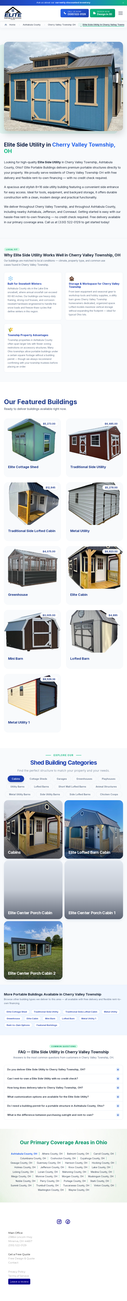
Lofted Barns (41, 786)
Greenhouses (84, 778)
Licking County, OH (23, 1171)
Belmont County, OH (78, 1153)
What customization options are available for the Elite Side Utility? (63, 1096)
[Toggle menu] (120, 13)
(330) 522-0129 (69, 222)
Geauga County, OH (21, 1162)
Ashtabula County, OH (24, 1153)
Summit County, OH (21, 1185)
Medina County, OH (101, 1171)
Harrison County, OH (76, 1162)
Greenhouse (13, 1018)
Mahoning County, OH (74, 1171)
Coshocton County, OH (63, 1158)
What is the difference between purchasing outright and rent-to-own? (63, 1115)
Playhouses (108, 778)
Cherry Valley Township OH (62, 24)
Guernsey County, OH (49, 1162)
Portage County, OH (75, 1181)
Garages (62, 778)
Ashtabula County (32, 24)
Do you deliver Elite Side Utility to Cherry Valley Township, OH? (63, 1069)
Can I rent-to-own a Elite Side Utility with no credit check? (63, 1078)
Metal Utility (110, 1011)
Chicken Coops (109, 794)
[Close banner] (123, 3)
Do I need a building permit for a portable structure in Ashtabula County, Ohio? (63, 1106)
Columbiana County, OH (33, 1158)
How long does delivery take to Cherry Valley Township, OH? (63, 1087)
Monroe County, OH (46, 1176)
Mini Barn (50, 1018)
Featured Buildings (47, 1025)
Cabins (16, 778)
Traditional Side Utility (46, 1011)
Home (12, 24)
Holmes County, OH (25, 1167)
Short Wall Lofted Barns (72, 786)
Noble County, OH (25, 1181)
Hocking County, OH (103, 1162)
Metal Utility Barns (19, 794)
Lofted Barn (68, 1018)
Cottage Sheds (38, 778)
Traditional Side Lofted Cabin (81, 1011)
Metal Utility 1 (88, 1018)
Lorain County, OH (48, 1171)
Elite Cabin (32, 1018)
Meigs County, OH (21, 1176)
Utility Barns (17, 786)
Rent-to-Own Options (18, 1025)
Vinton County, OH (104, 1185)
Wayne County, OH (78, 1189)
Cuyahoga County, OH (92, 1158)
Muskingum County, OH (100, 1176)
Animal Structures (106, 786)
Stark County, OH (99, 1181)
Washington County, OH (51, 1189)
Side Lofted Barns (80, 794)
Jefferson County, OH (52, 1167)
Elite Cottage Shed (17, 1011)
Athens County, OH (52, 1153)
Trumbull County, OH (47, 1185)
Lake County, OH (101, 1167)
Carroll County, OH (104, 1153)
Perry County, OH (49, 1181)
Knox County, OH (78, 1167)
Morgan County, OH (73, 1176)
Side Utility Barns (50, 794)
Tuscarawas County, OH (76, 1185)
